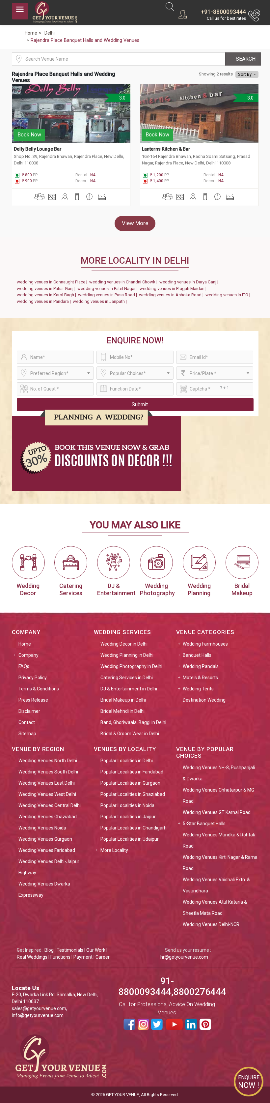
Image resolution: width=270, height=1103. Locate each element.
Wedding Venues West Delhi (47, 794)
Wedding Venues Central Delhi (49, 805)
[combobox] (55, 373)
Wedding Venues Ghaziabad (47, 816)
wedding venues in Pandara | (45, 301)
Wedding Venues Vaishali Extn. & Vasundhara (216, 885)
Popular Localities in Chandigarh (133, 827)
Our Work (95, 950)
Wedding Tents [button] (198, 688)
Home (24, 644)
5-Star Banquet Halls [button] (204, 823)
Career (102, 957)
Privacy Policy (32, 677)
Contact (26, 722)
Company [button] (28, 655)
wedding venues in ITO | (228, 294)
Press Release (33, 700)
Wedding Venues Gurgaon (45, 839)
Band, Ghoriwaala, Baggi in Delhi (133, 722)
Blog (49, 950)
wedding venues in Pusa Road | (108, 294)
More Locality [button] (114, 850)
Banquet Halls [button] (197, 655)
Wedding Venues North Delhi (47, 760)
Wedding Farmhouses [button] (205, 644)
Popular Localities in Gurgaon (130, 783)
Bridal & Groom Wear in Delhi (129, 733)
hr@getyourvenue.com (184, 957)
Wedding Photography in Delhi (131, 666)
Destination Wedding (204, 700)
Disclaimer (29, 711)
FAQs (23, 666)
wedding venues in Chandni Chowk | (124, 281)
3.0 (121, 98)
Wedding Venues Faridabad (46, 850)
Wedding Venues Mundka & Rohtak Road (219, 840)
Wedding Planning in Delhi (126, 655)
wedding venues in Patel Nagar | (108, 288)
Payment (83, 957)
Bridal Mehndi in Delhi (122, 711)
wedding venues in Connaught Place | (53, 281)
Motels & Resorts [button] (200, 677)
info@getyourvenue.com (38, 1015)
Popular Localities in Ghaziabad (132, 794)
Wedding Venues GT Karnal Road (217, 812)
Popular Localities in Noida (127, 805)
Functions (60, 957)
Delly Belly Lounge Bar (38, 149)
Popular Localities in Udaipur (129, 839)
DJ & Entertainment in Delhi (128, 688)
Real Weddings (32, 957)
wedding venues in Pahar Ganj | (47, 288)
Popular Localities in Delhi (126, 760)
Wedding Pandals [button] (201, 666)
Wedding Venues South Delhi (48, 771)
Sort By (245, 74)
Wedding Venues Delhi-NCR (211, 924)
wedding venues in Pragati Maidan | (174, 288)
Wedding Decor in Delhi (124, 644)
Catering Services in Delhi (126, 677)
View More (135, 223)
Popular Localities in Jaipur (128, 816)
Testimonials (70, 950)
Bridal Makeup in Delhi (123, 700)
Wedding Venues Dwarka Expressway (44, 889)
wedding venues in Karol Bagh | (47, 294)
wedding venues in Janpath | (101, 301)
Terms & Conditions (38, 688)
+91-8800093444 (223, 11)
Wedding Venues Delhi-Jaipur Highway (48, 867)
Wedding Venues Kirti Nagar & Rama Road (220, 863)
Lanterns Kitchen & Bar (166, 149)
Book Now (29, 134)
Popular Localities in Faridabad (131, 771)
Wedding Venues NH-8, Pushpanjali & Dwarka (219, 773)
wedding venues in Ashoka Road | (172, 294)
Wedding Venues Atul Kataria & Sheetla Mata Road (215, 907)
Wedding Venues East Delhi (46, 783)
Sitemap (27, 733)
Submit (140, 404)
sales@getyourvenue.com (39, 1008)
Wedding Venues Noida (42, 827)
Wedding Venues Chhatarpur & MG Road (218, 795)
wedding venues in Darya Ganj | (189, 281)
